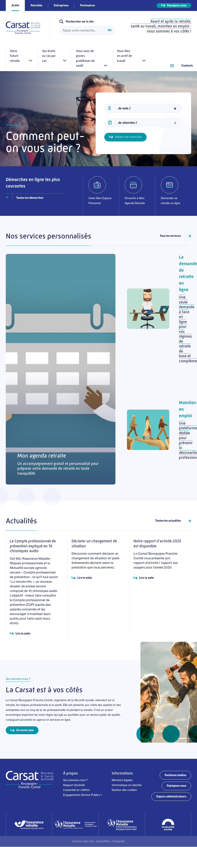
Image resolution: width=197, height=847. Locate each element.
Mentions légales (122, 780)
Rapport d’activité (74, 785)
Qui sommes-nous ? (75, 780)
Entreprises (61, 5)
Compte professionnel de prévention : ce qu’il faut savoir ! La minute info (34, 577)
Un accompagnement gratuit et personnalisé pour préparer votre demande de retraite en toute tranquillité (58, 468)
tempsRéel (102, 841)
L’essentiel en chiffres (76, 790)
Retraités (36, 5)
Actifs (15, 5)
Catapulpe (118, 841)
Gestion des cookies (124, 790)
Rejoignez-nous (176, 5)
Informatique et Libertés (127, 785)
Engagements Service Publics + (82, 795)
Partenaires (87, 5)
